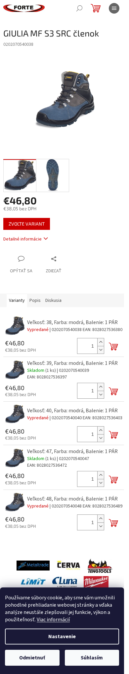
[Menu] (114, 8)
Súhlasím (92, 657)
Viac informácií (53, 619)
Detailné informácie (22, 239)
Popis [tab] (35, 300)
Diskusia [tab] (53, 300)
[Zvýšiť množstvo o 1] (100, 342)
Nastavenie (62, 636)
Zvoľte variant (27, 224)
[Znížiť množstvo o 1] (100, 350)
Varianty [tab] (17, 300)
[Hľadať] (79, 8)
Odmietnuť (32, 657)
